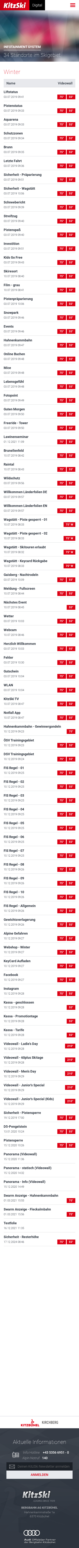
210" (70, 1046)
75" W (69, 524)
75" (62, 97)
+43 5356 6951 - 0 (56, 1452)
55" (71, 97)
